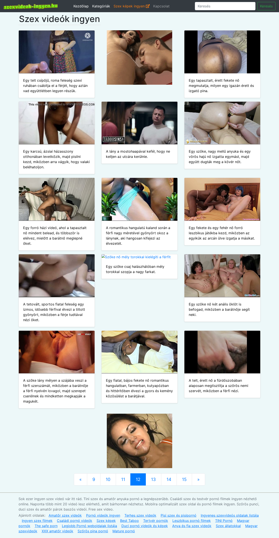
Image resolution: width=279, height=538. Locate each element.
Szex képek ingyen (130, 6)
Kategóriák (101, 6)
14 (169, 479)
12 (138, 479)
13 (153, 479)
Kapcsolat (161, 6)
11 (123, 479)
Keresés (266, 6)
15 (184, 479)
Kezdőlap (81, 6)
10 (108, 479)
